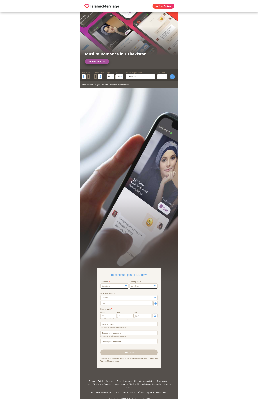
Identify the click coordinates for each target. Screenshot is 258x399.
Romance (127, 381)
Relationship (162, 381)
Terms (116, 392)
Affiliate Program (145, 392)
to (116, 72)
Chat (119, 381)
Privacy (125, 392)
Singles (166, 384)
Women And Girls (146, 381)
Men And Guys (143, 384)
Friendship (97, 384)
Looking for (99, 72)
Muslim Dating (161, 392)
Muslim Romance (109, 84)
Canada (92, 381)
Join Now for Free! (163, 6)
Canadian (108, 384)
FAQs (132, 392)
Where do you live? (134, 72)
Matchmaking (120, 384)
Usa (88, 384)
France (129, 387)
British (100, 381)
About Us (95, 392)
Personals (156, 384)
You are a (86, 72)
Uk (135, 381)
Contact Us (106, 392)
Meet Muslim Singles (91, 84)
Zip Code (161, 72)
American (110, 381)
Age (108, 72)
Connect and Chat (97, 61)
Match (132, 384)
